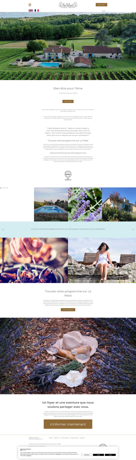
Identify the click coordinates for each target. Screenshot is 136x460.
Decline (98, 454)
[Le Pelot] (68, 5)
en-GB (31, 10)
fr (37, 10)
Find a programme (68, 309)
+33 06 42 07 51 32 (33, 437)
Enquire (82, 438)
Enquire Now (101, 4)
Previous (2, 229)
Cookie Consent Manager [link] (25, 449)
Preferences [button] (29, 455)
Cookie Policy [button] (58, 454)
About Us (57, 438)
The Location (65, 438)
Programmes (74, 438)
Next (133, 229)
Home (51, 438)
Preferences (86, 454)
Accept (110, 454)
